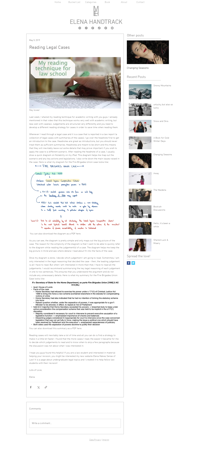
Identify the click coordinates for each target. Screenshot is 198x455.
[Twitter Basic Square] (133, 263)
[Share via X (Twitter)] (38, 387)
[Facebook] (92, 28)
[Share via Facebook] (30, 387)
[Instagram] (79, 28)
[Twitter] (105, 28)
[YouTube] (112, 28)
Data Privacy (95, 440)
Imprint (105, 440)
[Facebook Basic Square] (128, 263)
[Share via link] (45, 387)
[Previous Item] (131, 52)
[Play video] (75, 82)
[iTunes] (86, 28)
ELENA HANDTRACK (96, 22)
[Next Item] (164, 52)
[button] (91, 2)
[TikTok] (99, 28)
